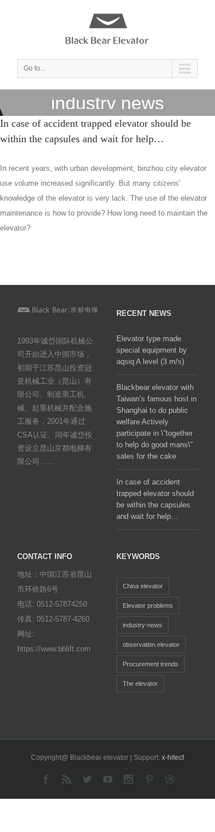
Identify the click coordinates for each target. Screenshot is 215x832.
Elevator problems (148, 605)
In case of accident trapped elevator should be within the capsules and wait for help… (155, 499)
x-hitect (173, 757)
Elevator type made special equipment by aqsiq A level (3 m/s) (151, 350)
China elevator (143, 586)
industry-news (142, 625)
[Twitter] (87, 779)
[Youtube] (107, 779)
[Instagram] (128, 779)
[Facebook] (45, 779)
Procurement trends (150, 664)
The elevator (140, 683)
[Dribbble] (169, 779)
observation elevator (151, 644)
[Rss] (66, 779)
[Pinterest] (149, 779)
